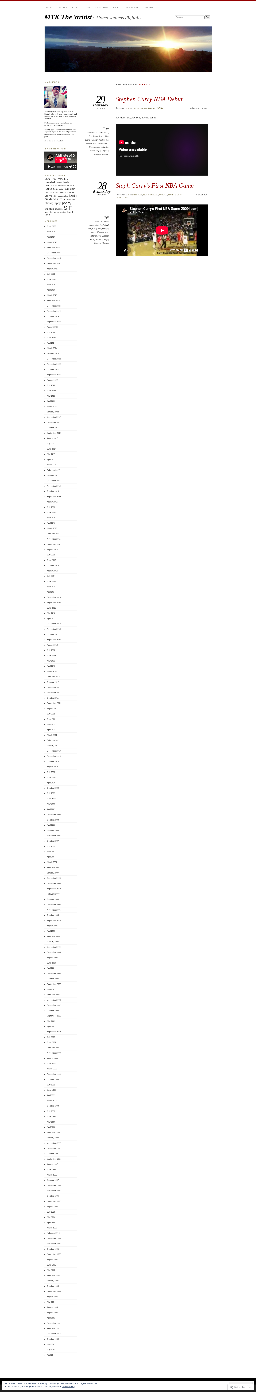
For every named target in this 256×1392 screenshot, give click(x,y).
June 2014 (51, 581)
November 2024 (54, 311)
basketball (137, 195)
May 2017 (51, 454)
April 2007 (51, 857)
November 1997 (54, 1148)
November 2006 (54, 883)
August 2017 (52, 438)
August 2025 (52, 269)
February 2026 (53, 247)
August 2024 (52, 327)
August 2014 (52, 571)
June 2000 (51, 1063)
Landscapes (101, 8)
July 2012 (51, 650)
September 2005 (54, 920)
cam (89, 229)
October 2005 (53, 915)
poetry (66, 203)
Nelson (100, 143)
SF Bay (160, 108)
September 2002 (54, 1016)
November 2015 (54, 539)
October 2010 (53, 761)
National (93, 236)
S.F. (68, 208)
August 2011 (52, 708)
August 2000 (52, 1058)
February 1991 (53, 1328)
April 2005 (51, 931)
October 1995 (53, 1249)
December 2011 (53, 687)
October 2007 (53, 841)
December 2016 (54, 481)
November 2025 (54, 258)
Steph (98, 151)
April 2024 (51, 343)
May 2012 (51, 661)
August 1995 (52, 1260)
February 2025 (53, 300)
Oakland (152, 108)
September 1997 (54, 1159)
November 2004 (54, 952)
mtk (127, 108)
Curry (100, 133)
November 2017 (54, 422)
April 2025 (51, 290)
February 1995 (53, 1275)
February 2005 (53, 936)
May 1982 (51, 1344)
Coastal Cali (51, 185)
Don (90, 136)
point (106, 143)
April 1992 (51, 1318)
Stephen (105, 151)
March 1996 (52, 1228)
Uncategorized (123, 197)
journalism (137, 108)
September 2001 (54, 1032)
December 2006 (54, 878)
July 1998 (51, 1111)
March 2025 (52, 295)
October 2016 (53, 491)
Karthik (102, 140)
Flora (87, 8)
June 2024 (51, 338)
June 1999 (51, 1090)
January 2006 (53, 899)
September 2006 (54, 889)
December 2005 (54, 904)
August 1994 (52, 1297)
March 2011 (52, 735)
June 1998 (51, 1116)
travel (47, 214)
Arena (105, 221)
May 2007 (51, 851)
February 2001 (53, 1048)
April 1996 (51, 1222)
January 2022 (53, 412)
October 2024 (53, 316)
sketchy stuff (132, 8)
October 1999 (53, 1079)
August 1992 (52, 1313)
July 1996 (51, 1212)
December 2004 (54, 947)
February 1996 (53, 1233)
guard (87, 140)
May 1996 (51, 1217)
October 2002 (53, 1011)
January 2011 (53, 746)
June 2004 (51, 963)
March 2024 (52, 348)
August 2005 (52, 926)
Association (94, 225)
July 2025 (51, 274)
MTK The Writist (68, 17)
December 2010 (54, 751)
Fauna (75, 8)
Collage (62, 8)
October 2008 (53, 820)
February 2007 (53, 867)
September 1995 (54, 1254)
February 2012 (53, 677)
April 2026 (51, 237)
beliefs (59, 182)
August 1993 (52, 1307)
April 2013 (51, 618)
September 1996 (54, 1201)
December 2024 (54, 306)
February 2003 (53, 994)
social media (60, 212)
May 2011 (51, 724)
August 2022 (52, 380)
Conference (92, 133)
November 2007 (54, 836)
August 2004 (52, 958)
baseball (50, 182)
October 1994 (53, 1286)
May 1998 (51, 1122)
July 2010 (51, 772)
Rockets (92, 147)
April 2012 (51, 666)
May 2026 (51, 232)
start (99, 147)
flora (55, 189)
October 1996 (53, 1196)
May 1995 (51, 1270)
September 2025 (54, 263)
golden (105, 136)
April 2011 (51, 730)
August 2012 (52, 645)
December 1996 (54, 1185)
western (105, 154)
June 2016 (51, 512)
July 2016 (51, 507)
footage (105, 229)
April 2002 (51, 1026)
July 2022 (51, 385)
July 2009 (51, 793)
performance (70, 199)
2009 (97, 221)
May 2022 (51, 396)
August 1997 (52, 1164)
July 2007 (51, 846)
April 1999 (51, 1095)
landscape (51, 192)
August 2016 (52, 502)
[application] (60, 161)
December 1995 (54, 1238)
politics (49, 208)
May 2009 (51, 804)
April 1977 (51, 1355)
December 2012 (54, 624)
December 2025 (54, 253)
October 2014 (53, 565)
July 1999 (51, 1085)
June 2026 (51, 226)
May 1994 (51, 1302)
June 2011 (51, 719)
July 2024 (51, 332)
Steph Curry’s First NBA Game (155, 185)
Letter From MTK (67, 192)
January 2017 (53, 475)
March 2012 (52, 671)
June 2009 (51, 799)
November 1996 (54, 1191)
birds (66, 182)
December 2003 (54, 973)
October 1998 (53, 1106)
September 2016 (54, 497)
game (93, 232)
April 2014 (51, 592)
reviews (59, 209)
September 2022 (54, 375)
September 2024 (54, 322)
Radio (116, 8)
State (92, 151)
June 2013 (51, 608)
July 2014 (51, 576)
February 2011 (53, 740)
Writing (149, 8)
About (49, 8)
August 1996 (52, 1206)
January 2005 (53, 942)
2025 (60, 179)
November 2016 (54, 486)
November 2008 (54, 814)
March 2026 (52, 242)
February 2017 (53, 470)
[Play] (49, 166)
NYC (59, 199)
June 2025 (51, 279)
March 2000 (52, 1069)
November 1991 (54, 1323)
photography (53, 203)
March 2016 (52, 528)
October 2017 (53, 428)
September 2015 (54, 544)
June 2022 (51, 390)
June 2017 (51, 449)
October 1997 (53, 1154)
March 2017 (52, 465)
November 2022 (54, 364)
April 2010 (51, 783)
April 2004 (51, 968)
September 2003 (54, 984)
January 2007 (53, 873)
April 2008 (51, 825)
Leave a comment (200, 108)
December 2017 (54, 417)
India (61, 189)
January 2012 (53, 682)
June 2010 (51, 777)
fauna (48, 188)
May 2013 (51, 613)
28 (101, 221)
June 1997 (51, 1169)
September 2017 (54, 433)
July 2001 (51, 1037)
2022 (47, 179)
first (100, 136)
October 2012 (53, 634)
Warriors (97, 154)
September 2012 (54, 640)
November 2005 (54, 910)
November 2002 (54, 1005)
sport (171, 195)
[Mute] (70, 166)
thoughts (71, 212)
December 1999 (54, 1074)
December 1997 (54, 1143)
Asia (66, 179)
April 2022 (51, 401)
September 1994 (54, 1291)
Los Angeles (50, 196)
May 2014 (51, 587)
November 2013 (54, 597)
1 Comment (203, 195)
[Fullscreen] (74, 166)
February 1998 (53, 1132)
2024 (54, 179)
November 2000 (54, 1053)
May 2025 (51, 285)
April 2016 (51, 523)
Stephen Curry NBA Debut (149, 99)
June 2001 (51, 1042)
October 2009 (53, 788)
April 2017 (51, 459)
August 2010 (52, 767)
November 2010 (54, 756)
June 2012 (51, 655)
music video (63, 196)
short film (48, 212)
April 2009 (51, 809)
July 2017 (51, 444)
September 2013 (54, 602)
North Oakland (150, 195)
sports (178, 195)
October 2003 (53, 979)
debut (106, 133)
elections (62, 186)
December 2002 (54, 1000)
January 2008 (53, 830)
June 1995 (51, 1265)
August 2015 (52, 549)
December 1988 (54, 1334)
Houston (94, 140)
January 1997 (53, 1180)
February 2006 (53, 894)
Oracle (91, 239)
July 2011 (51, 714)
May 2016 (51, 518)
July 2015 (51, 555)
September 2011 (54, 703)
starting (105, 147)
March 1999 (52, 1101)
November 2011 (53, 692)
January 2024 (53, 353)
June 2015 (51, 560)
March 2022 (52, 406)
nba (145, 108)
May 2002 (51, 1021)
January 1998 (53, 1138)
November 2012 (54, 629)
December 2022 (54, 359)
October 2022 (53, 369)
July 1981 (51, 1350)
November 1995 (54, 1244)
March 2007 (52, 862)
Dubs (95, 136)
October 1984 (53, 1339)
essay (70, 185)
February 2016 (53, 534)
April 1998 (51, 1127)
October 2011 (53, 698)
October (105, 236)
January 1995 (53, 1281)
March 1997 (52, 1175)
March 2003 (52, 989)
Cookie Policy (68, 1386)
